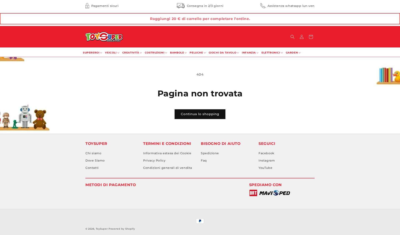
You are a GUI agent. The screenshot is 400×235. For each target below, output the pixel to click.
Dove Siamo (95, 160)
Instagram (267, 160)
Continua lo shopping (200, 114)
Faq (204, 160)
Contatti (92, 168)
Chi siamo (93, 153)
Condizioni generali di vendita (167, 168)
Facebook (266, 153)
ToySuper (102, 228)
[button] (292, 36)
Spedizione (210, 153)
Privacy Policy (154, 160)
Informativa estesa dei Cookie (167, 153)
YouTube (265, 168)
